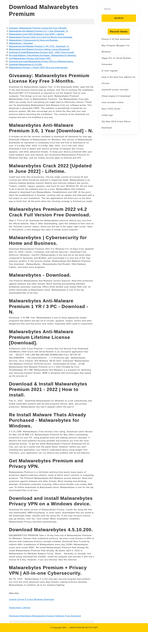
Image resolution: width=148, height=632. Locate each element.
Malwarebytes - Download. (21, 43)
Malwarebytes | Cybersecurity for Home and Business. (34, 40)
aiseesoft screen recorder (115, 89)
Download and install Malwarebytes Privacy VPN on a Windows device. (41, 61)
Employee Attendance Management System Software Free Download (45, 616)
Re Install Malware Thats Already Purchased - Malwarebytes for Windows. (42, 55)
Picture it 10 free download (116, 39)
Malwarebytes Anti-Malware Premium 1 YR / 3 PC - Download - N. (39, 46)
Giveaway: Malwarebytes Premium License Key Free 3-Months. (38, 28)
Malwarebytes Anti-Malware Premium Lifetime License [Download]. (39, 49)
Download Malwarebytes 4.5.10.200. (25, 64)
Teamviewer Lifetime (19, 607)
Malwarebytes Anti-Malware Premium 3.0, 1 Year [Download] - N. (38, 31)
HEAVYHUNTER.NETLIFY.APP (84, 627)
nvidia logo (107, 115)
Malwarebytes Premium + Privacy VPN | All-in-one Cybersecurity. (38, 67)
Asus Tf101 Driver (111, 109)
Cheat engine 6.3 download (116, 96)
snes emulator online (113, 102)
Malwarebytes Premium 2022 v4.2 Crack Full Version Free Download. (41, 37)
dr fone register (110, 70)
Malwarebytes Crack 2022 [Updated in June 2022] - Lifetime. (36, 34)
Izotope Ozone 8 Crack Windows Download (31, 599)
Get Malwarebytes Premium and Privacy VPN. (30, 58)
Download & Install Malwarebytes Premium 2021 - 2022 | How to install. (41, 52)
